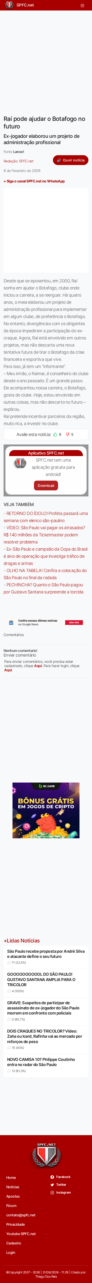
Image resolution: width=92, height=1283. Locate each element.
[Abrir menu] (82, 5)
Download (46, 485)
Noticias (12, 1187)
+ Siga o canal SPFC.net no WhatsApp (34, 181)
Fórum (11, 1205)
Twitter (61, 1184)
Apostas (13, 1196)
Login (10, 1252)
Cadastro (13, 1243)
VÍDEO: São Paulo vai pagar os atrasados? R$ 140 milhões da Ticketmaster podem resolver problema (44, 535)
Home (11, 1177)
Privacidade (15, 1224)
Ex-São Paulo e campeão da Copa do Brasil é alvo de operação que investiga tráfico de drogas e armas (46, 556)
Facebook (63, 1177)
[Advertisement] (46, 60)
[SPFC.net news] (46, 622)
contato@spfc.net (20, 1215)
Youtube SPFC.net (21, 1233)
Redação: (18, 161)
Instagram (63, 1192)
